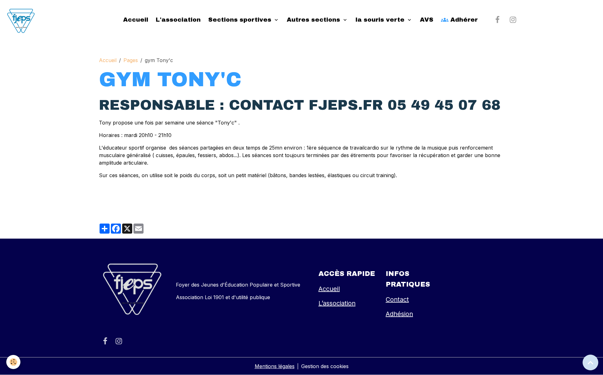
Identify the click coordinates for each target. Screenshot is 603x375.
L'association (178, 19)
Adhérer (463, 19)
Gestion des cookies (325, 366)
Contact (397, 299)
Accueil (135, 19)
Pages (130, 60)
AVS (426, 19)
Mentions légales (275, 366)
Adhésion (399, 314)
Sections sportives (240, 19)
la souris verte (381, 19)
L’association (337, 303)
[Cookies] (13, 362)
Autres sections (314, 19)
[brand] (22, 20)
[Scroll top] (590, 362)
